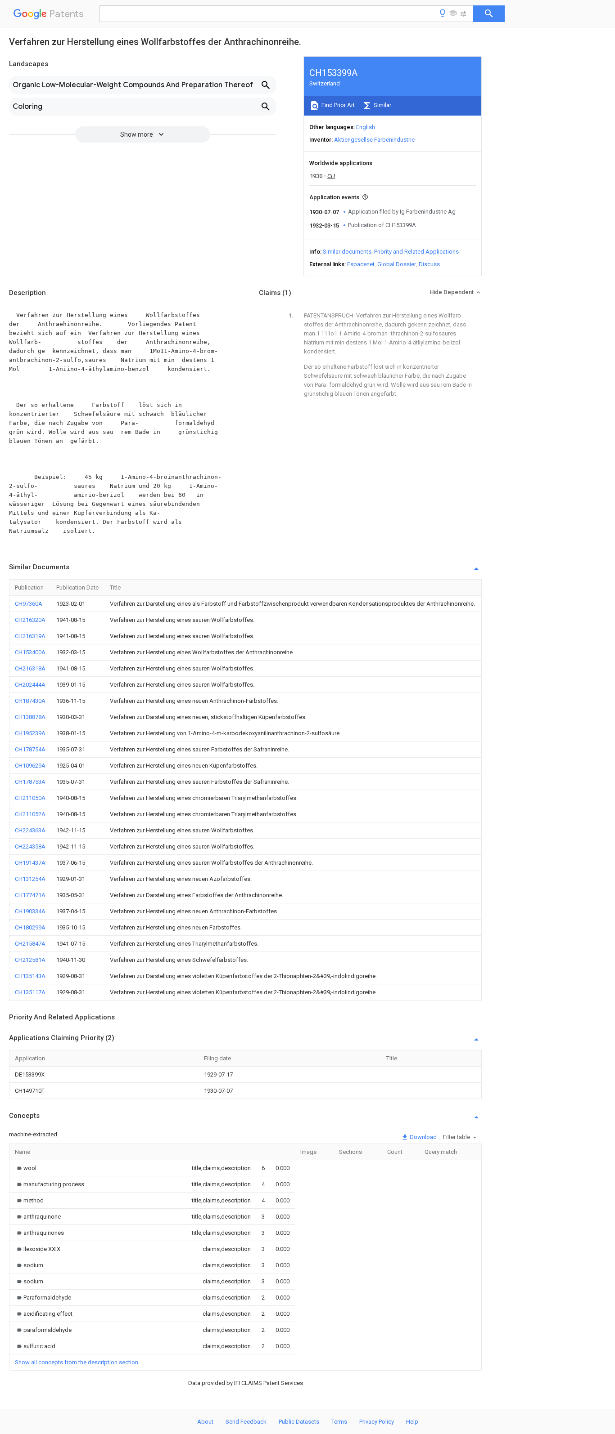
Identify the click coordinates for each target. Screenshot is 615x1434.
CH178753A (30, 781)
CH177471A (30, 895)
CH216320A (30, 619)
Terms (339, 1421)
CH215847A (30, 943)
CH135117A (30, 992)
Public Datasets (299, 1421)
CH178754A (30, 749)
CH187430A (30, 700)
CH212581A (30, 959)
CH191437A (30, 862)
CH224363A (30, 830)
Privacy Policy (376, 1421)
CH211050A (30, 798)
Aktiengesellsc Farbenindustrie (374, 139)
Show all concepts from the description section (76, 1362)
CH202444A (30, 684)
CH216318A (30, 668)
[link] (25, 1168)
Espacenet (361, 264)
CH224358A (30, 846)
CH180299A (30, 927)
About (205, 1421)
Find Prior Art (337, 105)
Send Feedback (246, 1421)
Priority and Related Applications (416, 251)
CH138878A (30, 717)
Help (412, 1421)
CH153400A (30, 652)
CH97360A (28, 603)
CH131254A (30, 879)
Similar (381, 105)
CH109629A (30, 765)
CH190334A (30, 911)
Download (422, 1137)
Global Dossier (396, 264)
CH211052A (30, 814)
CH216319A (30, 636)
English (365, 127)
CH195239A (30, 733)
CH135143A (30, 976)
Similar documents (347, 251)
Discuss (429, 264)
